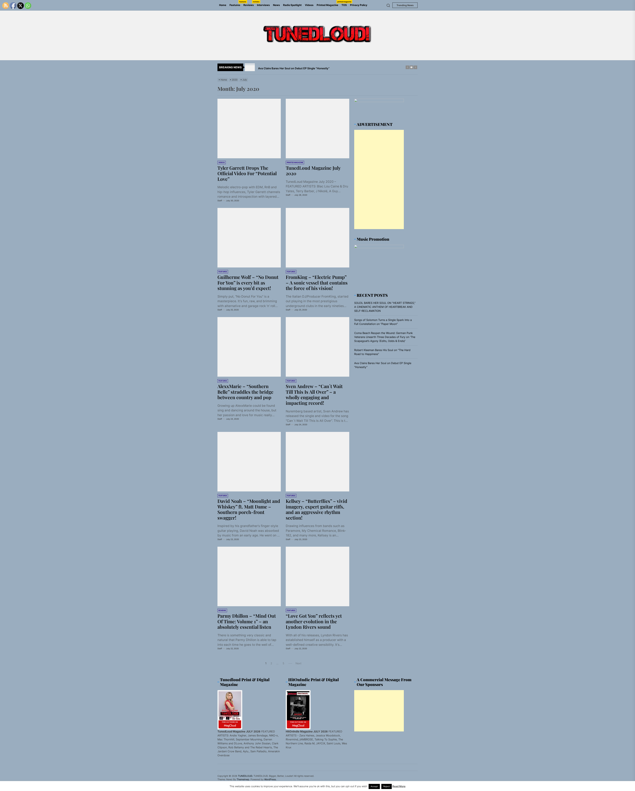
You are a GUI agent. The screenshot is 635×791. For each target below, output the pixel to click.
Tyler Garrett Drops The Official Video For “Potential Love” (247, 173)
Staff (219, 200)
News (276, 5)
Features (236, 4)
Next (298, 663)
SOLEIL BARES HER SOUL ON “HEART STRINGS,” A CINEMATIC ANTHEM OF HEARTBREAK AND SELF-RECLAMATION (384, 306)
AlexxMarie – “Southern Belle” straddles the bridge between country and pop (245, 391)
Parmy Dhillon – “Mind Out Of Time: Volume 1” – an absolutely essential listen (246, 621)
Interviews (263, 5)
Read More (398, 786)
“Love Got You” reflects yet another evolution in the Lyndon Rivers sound (314, 621)
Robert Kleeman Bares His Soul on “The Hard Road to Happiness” (382, 352)
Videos (309, 5)
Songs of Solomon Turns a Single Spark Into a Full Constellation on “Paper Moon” (383, 322)
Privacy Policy (358, 5)
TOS (344, 5)
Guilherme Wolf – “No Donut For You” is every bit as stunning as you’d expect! (247, 282)
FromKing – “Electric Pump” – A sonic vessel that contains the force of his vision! (317, 282)
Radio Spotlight (292, 5)
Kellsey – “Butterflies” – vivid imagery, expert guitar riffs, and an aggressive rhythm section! (316, 509)
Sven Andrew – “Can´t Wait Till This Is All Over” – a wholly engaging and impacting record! (314, 394)
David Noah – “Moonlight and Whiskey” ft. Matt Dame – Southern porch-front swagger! (248, 509)
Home (222, 5)
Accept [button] (374, 786)
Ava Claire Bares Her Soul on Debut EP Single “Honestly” (382, 365)
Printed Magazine (328, 4)
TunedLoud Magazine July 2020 (313, 170)
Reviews (249, 4)
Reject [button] (386, 786)
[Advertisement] (379, 179)
